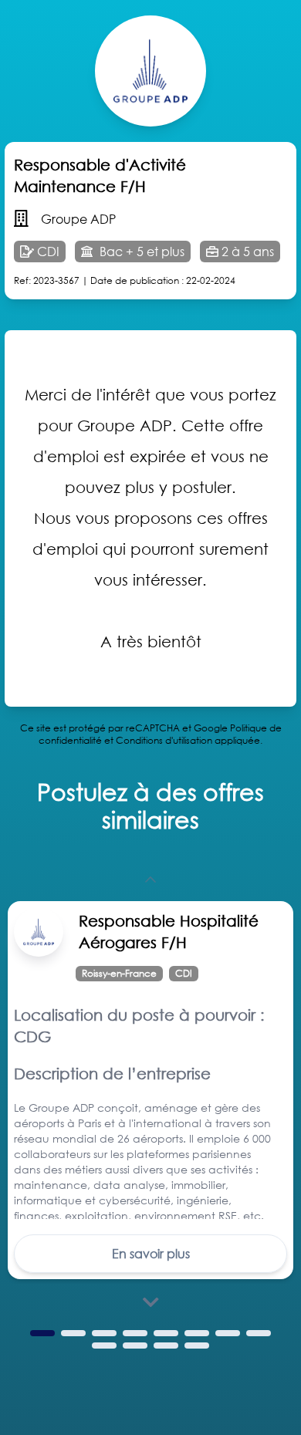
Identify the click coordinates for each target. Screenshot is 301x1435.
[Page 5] (166, 1333)
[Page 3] (104, 1333)
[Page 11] (166, 1345)
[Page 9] (104, 1345)
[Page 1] (42, 1333)
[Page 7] (227, 1333)
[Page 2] (73, 1333)
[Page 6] (196, 1333)
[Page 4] (135, 1333)
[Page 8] (258, 1333)
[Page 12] (196, 1345)
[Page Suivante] (150, 1302)
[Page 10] (135, 1345)
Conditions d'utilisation (164, 740)
